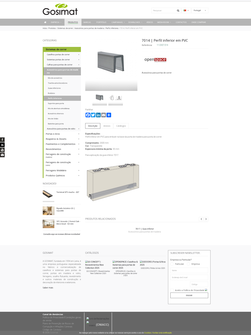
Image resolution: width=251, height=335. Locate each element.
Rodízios (51, 93)
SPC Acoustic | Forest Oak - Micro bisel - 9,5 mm (68, 222)
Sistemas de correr (65, 28)
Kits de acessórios (55, 78)
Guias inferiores (54, 88)
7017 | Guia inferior (144, 228)
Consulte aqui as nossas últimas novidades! (61, 234)
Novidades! (49, 183)
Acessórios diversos (56, 113)
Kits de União (53, 118)
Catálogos (121, 125)
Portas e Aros (53, 133)
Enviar (189, 295)
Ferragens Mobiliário (56, 170)
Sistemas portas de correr (58, 59)
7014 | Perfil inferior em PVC (165, 40)
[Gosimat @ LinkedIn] (2, 144)
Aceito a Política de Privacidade (190, 290)
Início (45, 28)
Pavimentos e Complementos (60, 143)
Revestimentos (53, 149)
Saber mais (48, 287)
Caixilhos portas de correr (58, 54)
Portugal (197, 10)
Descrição (92, 125)
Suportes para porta (56, 103)
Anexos (106, 125)
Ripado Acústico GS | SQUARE (66, 209)
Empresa (195, 264)
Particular (179, 264)
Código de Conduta (52, 329)
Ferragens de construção (58, 155)
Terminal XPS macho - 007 (68, 192)
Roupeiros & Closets (56, 138)
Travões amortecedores (57, 83)
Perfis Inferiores (112, 28)
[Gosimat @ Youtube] (2, 150)
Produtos (52, 28)
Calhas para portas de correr (59, 64)
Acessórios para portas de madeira (89, 28)
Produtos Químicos (55, 175)
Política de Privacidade (53, 317)
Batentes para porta (56, 124)
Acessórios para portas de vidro (61, 128)
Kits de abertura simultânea (58, 108)
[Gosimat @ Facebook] (2, 139)
